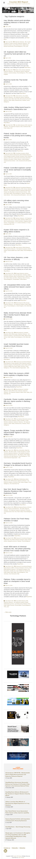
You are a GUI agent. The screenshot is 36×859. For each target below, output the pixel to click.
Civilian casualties (20, 420)
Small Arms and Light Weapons (11, 456)
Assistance (23, 153)
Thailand (24, 100)
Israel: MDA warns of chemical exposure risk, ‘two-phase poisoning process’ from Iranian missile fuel (17, 549)
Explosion (28, 69)
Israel (12, 219)
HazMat (11, 570)
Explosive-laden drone (25, 190)
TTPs (24, 46)
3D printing (17, 153)
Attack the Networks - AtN (20, 42)
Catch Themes (21, 857)
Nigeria (21, 454)
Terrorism (23, 366)
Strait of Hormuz (26, 278)
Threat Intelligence (18, 46)
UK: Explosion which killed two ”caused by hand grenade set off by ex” (17, 54)
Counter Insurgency (21, 451)
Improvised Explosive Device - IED (11, 454)
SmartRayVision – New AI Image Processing (17, 826)
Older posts (7, 612)
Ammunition (22, 450)
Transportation (11, 222)
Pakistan (19, 541)
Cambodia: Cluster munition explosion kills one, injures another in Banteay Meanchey (18, 401)
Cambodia (13, 420)
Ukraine (19, 159)
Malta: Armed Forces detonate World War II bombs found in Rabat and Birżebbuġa (17, 315)
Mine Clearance (10, 276)
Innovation (11, 159)
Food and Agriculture (18, 275)
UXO (27, 46)
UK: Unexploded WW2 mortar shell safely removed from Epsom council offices (17, 287)
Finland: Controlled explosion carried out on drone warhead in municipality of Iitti (17, 170)
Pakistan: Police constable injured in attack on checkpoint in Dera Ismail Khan (17, 581)
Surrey (5, 305)
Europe (23, 69)
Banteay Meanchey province (25, 419)
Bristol (16, 69)
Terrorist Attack (18, 605)
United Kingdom (25, 159)
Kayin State (17, 98)
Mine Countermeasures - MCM (11, 221)
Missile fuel (27, 570)
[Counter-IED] (18, 12)
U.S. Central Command (20, 222)
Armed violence (18, 95)
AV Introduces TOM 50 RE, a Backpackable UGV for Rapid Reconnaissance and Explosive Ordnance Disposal (17, 774)
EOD (26, 125)
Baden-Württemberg (20, 479)
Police (29, 603)
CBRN (12, 567)
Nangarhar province (12, 541)
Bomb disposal (21, 125)
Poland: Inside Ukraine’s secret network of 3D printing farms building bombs (17, 135)
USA (13, 224)
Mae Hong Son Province (25, 98)
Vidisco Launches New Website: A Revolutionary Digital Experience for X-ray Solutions (17, 803)
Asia (24, 95)
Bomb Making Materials (25, 154)
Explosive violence (20, 71)
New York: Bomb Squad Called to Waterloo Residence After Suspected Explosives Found (17, 491)
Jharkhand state (26, 126)
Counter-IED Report (18, 2)
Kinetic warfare (17, 219)
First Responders (17, 364)
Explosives (22, 510)
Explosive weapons (8, 44)
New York (14, 511)
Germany (15, 482)
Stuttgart (26, 482)
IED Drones (11, 157)
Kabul (26, 539)
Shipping (26, 221)
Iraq (14, 44)
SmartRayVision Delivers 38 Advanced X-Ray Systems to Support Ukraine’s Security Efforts (17, 793)
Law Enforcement (17, 335)
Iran (9, 219)
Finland (5, 192)
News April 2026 (9, 95)
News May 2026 (9, 69)
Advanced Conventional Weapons (23, 187)
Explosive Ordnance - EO (23, 43)
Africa (17, 450)
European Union (23, 156)
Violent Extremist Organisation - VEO (20, 367)
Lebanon (6, 366)
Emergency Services (24, 567)
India (21, 126)
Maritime (23, 219)
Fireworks (28, 510)
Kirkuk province (18, 44)
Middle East (25, 44)
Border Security (7, 420)
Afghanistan (6, 539)
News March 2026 (9, 273)
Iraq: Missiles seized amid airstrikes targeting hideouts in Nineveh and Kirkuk (17, 22)
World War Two (7, 393)
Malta (23, 335)
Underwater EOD (8, 224)
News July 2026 (9, 42)
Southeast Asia (18, 100)
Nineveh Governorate (9, 46)
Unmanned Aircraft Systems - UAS (21, 195)
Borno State (13, 451)
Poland (15, 159)
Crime (20, 69)
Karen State (11, 98)
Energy (17, 273)
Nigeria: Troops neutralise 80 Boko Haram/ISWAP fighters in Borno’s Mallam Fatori (16, 432)
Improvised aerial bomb (19, 157)
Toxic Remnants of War (14, 573)
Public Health (7, 572)
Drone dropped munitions (9, 156)
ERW (12, 334)
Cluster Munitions (15, 363)
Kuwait (9, 250)
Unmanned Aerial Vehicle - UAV (11, 160)
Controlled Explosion (16, 189)
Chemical (16, 567)
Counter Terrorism (13, 43)
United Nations (23, 279)
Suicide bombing (12, 72)
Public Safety (11, 100)
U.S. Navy (28, 222)
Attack (26, 95)
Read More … (28, 67)
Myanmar (6, 100)
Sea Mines (20, 221)
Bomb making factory (15, 154)
